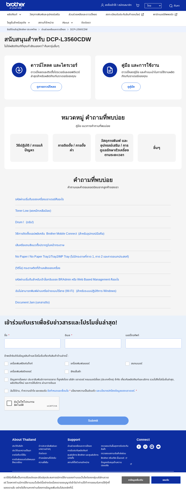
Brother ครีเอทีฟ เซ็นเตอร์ (112, 458)
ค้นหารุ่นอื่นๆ (51, 46)
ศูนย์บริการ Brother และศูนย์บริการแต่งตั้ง (83, 456)
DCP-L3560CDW (78, 29)
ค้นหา (177, 6)
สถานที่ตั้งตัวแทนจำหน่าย (78, 462)
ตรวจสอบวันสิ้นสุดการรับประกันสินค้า (114, 448)
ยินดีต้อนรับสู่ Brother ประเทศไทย (22, 29)
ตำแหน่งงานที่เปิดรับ (47, 458)
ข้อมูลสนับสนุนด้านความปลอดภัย (111, 464)
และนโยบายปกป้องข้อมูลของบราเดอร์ (115, 391)
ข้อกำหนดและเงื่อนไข (58, 391)
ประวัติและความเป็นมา (21, 450)
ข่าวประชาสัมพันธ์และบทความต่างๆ (48, 448)
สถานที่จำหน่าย (46, 23)
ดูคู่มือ (131, 87)
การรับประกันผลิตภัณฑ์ (78, 450)
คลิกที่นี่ (69, 488)
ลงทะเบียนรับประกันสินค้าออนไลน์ (123, 14)
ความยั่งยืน (43, 462)
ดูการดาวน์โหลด (46, 87)
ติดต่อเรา (86, 23)
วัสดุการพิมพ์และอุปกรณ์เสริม (45, 14)
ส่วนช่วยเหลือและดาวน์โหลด (83, 14)
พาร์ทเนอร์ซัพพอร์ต (163, 14)
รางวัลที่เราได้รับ (19, 455)
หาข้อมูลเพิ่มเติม (135, 480)
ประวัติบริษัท (17, 446)
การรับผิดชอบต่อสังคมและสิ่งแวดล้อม (23, 461)
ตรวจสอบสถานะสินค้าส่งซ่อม (113, 453)
